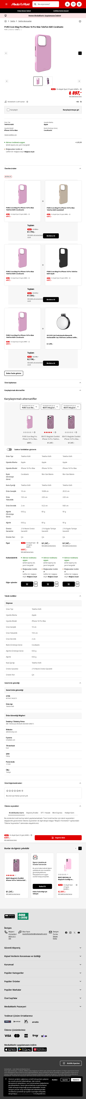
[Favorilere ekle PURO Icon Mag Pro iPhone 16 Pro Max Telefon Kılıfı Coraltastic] (80, 21)
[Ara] (35, 4)
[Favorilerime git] (73, 4)
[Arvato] (35, 1022)
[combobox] (47, 4)
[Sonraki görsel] (80, 53)
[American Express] (26, 1035)
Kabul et (76, 1080)
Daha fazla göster (13, 373)
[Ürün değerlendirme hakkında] (22, 790)
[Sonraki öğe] (80, 848)
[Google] (25, 1049)
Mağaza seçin (29, 152)
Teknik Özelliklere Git (10, 135)
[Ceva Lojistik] (7, 1021)
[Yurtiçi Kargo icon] (26, 1021)
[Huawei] (40, 1049)
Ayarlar (65, 1080)
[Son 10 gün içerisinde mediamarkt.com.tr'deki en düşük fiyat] (81, 89)
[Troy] (35, 1035)
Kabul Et (42, 886)
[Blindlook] (9, 916)
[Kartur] (17, 1021)
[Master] (17, 1035)
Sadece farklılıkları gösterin (25, 449)
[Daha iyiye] (23, 916)
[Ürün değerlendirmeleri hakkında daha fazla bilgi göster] (34, 432)
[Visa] (7, 1035)
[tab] (16, 812)
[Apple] (10, 1049)
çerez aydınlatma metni (25, 1094)
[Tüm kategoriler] (6, 4)
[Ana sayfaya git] (20, 4)
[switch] (9, 449)
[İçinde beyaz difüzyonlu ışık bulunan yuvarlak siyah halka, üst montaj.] (63, 322)
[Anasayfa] (5, 21)
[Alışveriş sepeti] (79, 4)
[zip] (44, 1036)
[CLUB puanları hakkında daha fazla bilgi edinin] (27, 101)
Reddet (54, 1080)
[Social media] (67, 932)
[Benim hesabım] (67, 4)
